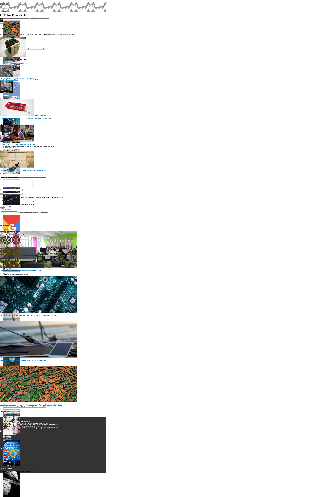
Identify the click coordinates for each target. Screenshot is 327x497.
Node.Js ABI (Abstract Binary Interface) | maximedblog (20, 428)
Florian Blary (4, 23)
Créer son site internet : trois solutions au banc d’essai (28, 426)
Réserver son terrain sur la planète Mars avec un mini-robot (29, 423)
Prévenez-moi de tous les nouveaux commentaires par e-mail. (21, 201)
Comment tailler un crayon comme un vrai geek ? (18, 144)
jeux (12, 31)
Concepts (6, 451)
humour (8, 31)
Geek (4, 440)
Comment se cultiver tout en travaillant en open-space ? (21, 270)
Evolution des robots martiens (21, 421)
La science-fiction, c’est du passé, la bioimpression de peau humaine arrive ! (35, 424)
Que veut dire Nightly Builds (49, 428)
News (5, 363)
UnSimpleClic (7, 445)
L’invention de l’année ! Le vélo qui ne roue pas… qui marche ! (23, 170)
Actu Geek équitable (9, 434)
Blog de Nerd (7, 436)
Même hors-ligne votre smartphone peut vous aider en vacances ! (24, 360)
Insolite (5, 122)
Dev (4, 455)
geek (4, 31)
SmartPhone (7, 96)
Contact (9, 468)
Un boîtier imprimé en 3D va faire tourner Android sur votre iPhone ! (25, 118)
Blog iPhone (7, 437)
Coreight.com (7, 439)
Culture (5, 229)
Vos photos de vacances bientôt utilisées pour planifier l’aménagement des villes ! (31, 405)
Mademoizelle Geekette (10, 442)
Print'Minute (7, 25)
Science (5, 464)
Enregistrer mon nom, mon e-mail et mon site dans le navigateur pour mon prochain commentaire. (32, 197)
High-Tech (6, 274)
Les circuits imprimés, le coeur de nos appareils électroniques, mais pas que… (29, 315)
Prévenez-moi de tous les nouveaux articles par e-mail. (18, 204)
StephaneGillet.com (9, 443)
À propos (3, 468)
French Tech (7, 415)
